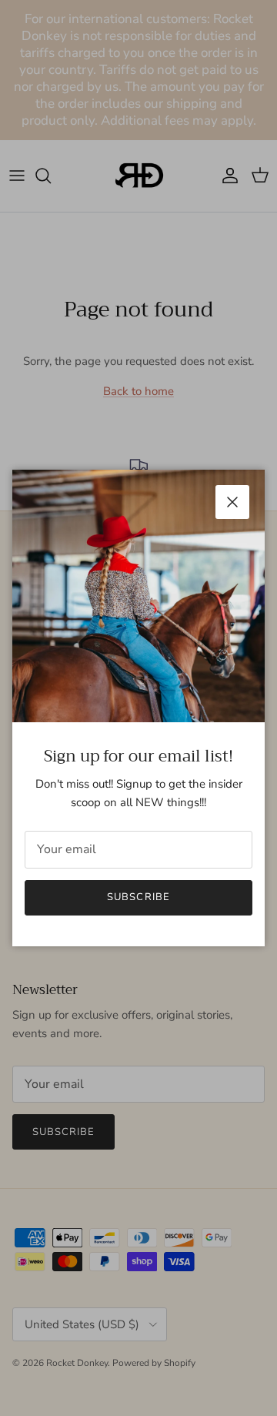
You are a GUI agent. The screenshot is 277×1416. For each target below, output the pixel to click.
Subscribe (138, 897)
